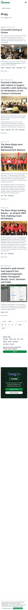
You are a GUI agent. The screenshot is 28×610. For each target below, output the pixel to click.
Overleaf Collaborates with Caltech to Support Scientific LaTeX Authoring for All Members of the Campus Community (14, 88)
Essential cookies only (7, 608)
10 (5, 324)
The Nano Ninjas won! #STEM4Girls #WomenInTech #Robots (13, 147)
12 (12, 324)
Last (4, 328)
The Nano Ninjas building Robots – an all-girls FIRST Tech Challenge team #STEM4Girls (13, 214)
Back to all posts (5, 8)
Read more (5, 71)
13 (15, 324)
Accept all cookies (18, 608)
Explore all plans (14, 392)
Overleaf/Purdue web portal (12, 63)
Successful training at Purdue (11, 31)
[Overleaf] (5, 2)
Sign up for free (14, 389)
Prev (9, 321)
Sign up (15, 351)
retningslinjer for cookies (17, 606)
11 (8, 324)
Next (20, 324)
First (4, 321)
